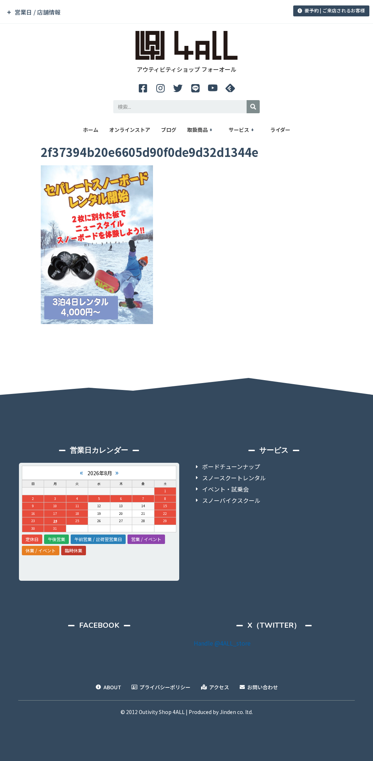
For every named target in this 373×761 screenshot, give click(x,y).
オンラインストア (129, 129)
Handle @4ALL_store (222, 643)
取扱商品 (197, 129)
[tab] (131, 12)
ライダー (280, 129)
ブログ (168, 129)
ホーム (90, 129)
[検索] (253, 106)
